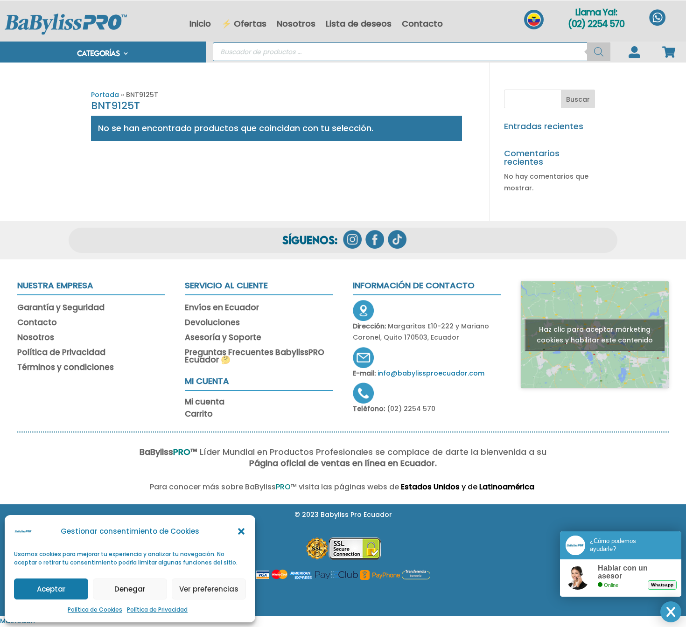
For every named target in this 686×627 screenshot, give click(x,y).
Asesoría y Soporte (223, 338)
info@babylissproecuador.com (431, 373)
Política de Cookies (95, 609)
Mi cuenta (204, 403)
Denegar (130, 589)
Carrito (199, 415)
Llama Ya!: (596, 12)
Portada (105, 94)
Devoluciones (212, 323)
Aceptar (51, 589)
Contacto (422, 23)
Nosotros (296, 23)
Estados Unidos (430, 486)
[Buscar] (598, 51)
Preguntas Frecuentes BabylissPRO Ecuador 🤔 (254, 356)
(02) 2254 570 (596, 24)
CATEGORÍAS (98, 54)
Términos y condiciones (65, 368)
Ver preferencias (208, 589)
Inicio (200, 23)
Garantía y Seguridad (61, 308)
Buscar (578, 99)
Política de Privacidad (157, 609)
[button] (241, 531)
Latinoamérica (507, 486)
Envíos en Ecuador (222, 308)
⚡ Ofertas (243, 23)
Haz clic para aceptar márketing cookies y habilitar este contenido (595, 335)
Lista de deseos (359, 23)
